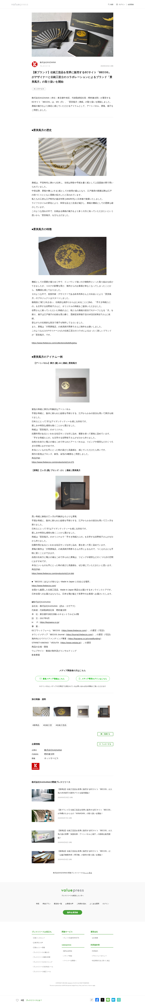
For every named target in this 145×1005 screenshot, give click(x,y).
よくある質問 (94, 904)
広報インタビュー (39, 938)
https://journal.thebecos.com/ (79, 634)
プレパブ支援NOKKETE (71, 938)
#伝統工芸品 (61, 725)
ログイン (122, 4)
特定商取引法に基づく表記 (101, 960)
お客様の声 (69, 904)
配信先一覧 (58, 904)
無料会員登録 (72, 912)
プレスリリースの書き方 (41, 952)
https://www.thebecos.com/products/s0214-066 (53, 573)
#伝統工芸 (47, 725)
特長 (37, 904)
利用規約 (95, 951)
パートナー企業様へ (69, 960)
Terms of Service (88, 985)
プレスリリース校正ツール (42, 971)
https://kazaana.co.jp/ (49, 622)
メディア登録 (67, 956)
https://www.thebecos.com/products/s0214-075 (53, 462)
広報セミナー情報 (39, 947)
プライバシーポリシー (99, 956)
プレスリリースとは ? (34, 1000)
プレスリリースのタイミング (42, 962)
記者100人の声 (38, 942)
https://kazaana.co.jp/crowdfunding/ (84, 638)
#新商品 (36, 725)
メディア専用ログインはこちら (94, 679)
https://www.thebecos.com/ (44, 586)
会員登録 (131, 4)
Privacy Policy (78, 985)
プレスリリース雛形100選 (41, 957)
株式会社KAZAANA (48, 62)
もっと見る (88, 873)
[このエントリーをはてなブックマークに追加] (113, 1001)
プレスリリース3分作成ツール (43, 967)
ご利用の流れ (81, 904)
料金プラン (47, 904)
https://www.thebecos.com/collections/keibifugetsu (54, 343)
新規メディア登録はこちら (54, 679)
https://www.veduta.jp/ (71, 643)
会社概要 (95, 938)
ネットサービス (39, 89)
